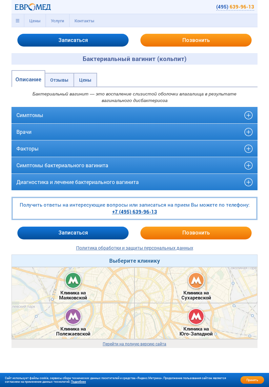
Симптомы (29, 115)
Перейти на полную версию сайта (134, 343)
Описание (28, 79)
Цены (35, 21)
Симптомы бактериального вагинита (62, 165)
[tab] (17, 20)
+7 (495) (134, 211)
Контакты (84, 21)
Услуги (57, 21)
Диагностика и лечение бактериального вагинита (77, 181)
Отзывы (59, 80)
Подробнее (78, 381)
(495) (235, 6)
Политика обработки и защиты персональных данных (134, 248)
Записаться (73, 40)
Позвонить (196, 40)
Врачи (23, 131)
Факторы (27, 148)
